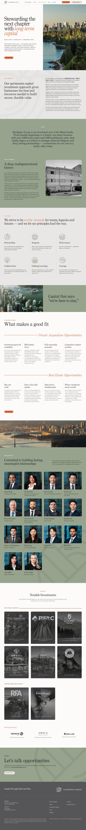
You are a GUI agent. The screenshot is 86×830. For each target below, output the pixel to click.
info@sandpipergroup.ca (18, 767)
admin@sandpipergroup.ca (10, 809)
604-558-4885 (7, 808)
